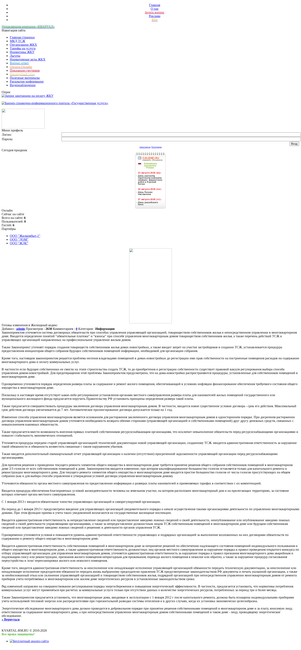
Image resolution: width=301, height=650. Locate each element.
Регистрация (157, 147)
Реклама (154, 16)
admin (20, 329)
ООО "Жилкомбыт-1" (25, 236)
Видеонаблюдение (23, 85)
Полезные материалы (25, 78)
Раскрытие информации (27, 81)
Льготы (15, 55)
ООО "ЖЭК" (19, 243)
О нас (155, 8)
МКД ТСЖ (17, 41)
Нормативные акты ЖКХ (27, 59)
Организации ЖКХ (23, 44)
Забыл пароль (144, 147)
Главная (154, 5)
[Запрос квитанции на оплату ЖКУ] (27, 96)
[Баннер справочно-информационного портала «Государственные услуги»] (55, 103)
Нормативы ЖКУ (22, 52)
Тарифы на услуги (23, 48)
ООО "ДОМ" (19, 239)
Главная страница (22, 37)
